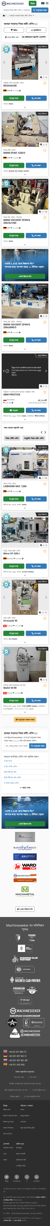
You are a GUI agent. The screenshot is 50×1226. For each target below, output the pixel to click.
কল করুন (37, 98)
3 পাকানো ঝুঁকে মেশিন (11, 782)
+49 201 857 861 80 (18, 1060)
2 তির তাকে (8, 760)
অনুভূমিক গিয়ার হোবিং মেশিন (34, 438)
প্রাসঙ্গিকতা (37, 30)
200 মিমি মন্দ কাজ (10, 771)
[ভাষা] (42, 3)
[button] (47, 3)
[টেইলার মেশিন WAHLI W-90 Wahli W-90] (25, 664)
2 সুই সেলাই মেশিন (10, 766)
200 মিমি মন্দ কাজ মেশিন (12, 777)
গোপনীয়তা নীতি (7, 1220)
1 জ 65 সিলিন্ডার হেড (38, 1090)
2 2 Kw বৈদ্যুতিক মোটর (32, 1096)
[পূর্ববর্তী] (4, 62)
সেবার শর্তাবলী (17, 1220)
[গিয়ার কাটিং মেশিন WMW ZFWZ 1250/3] (25, 129)
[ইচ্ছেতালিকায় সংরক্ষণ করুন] (45, 83)
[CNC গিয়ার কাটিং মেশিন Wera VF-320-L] (25, 530)
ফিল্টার (15, 30)
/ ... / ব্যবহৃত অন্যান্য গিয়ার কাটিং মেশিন (18, 15)
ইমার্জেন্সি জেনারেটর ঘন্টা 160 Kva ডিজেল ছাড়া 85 (25, 1083)
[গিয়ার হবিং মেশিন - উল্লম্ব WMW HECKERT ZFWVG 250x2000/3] (25, 301)
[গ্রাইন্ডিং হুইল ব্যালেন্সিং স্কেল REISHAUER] (25, 62)
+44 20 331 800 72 (17, 1051)
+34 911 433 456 (17, 1064)
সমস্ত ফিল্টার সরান (13, 37)
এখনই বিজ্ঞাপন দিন (25, 276)
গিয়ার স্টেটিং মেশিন (12, 438)
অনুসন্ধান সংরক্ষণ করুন (25, 719)
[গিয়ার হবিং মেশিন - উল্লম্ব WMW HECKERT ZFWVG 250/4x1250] (25, 196)
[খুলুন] (25, 107)
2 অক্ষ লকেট (32, 1077)
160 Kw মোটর (19, 1077)
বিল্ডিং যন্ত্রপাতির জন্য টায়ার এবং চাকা (16, 1090)
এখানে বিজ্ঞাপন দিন (26, 909)
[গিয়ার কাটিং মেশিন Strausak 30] (25, 597)
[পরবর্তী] (46, 62)
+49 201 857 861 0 (17, 1056)
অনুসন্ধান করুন (41, 10)
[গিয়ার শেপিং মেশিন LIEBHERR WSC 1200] (25, 462)
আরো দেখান (26, 787)
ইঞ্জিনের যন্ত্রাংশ (15, 1096)
